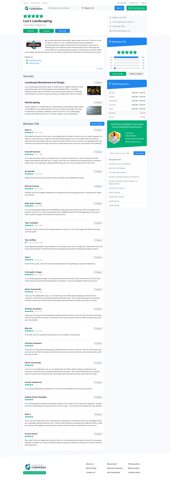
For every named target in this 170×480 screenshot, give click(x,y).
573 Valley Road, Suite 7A (123, 22)
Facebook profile (35, 60)
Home (25, 3)
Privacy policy (134, 464)
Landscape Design (116, 197)
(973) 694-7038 (118, 26)
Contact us (90, 472)
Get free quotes (113, 472)
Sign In (144, 3)
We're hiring (91, 468)
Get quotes (139, 153)
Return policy (133, 468)
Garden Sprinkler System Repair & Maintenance (123, 182)
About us (90, 464)
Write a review (136, 74)
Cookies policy (134, 472)
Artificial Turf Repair (117, 168)
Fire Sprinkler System (117, 172)
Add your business (115, 468)
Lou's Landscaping (37, 21)
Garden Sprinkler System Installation (124, 177)
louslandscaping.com (121, 31)
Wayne (45, 3)
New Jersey (35, 3)
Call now (62, 31)
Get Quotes (121, 3)
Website (30, 31)
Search (119, 8)
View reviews (117, 74)
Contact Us (133, 3)
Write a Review (97, 124)
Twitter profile (34, 63)
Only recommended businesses (34, 473)
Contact (46, 31)
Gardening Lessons (117, 188)
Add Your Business (136, 8)
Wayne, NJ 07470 (119, 17)
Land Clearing (114, 192)
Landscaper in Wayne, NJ (34, 25)
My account (112, 464)
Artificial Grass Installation (120, 164)
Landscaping (114, 201)
